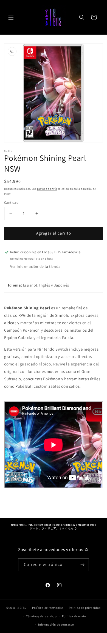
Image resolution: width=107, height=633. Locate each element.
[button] (11, 17)
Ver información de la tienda (35, 266)
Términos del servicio (41, 616)
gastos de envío (47, 189)
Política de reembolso (48, 608)
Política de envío (74, 616)
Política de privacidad (85, 608)
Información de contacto (56, 624)
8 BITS (22, 608)
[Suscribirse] (83, 564)
